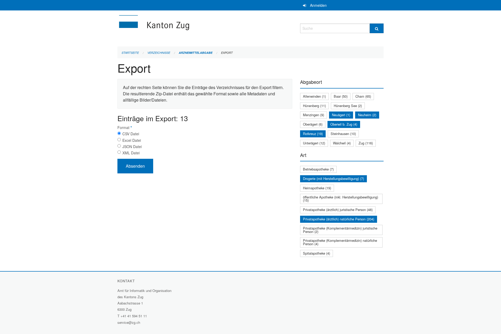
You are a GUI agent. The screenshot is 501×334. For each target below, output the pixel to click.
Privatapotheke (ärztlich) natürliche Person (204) (338, 218)
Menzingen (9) (313, 114)
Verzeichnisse (158, 53)
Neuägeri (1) (341, 114)
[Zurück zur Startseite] (185, 28)
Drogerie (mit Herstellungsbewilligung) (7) (333, 178)
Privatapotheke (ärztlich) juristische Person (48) (338, 209)
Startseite (130, 53)
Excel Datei (131, 140)
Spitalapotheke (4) (316, 253)
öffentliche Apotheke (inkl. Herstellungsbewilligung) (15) (340, 199)
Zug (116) (366, 142)
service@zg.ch (128, 322)
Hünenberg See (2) (348, 105)
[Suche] (377, 28)
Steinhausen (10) (343, 133)
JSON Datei (132, 146)
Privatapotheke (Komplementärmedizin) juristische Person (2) (340, 230)
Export (227, 53)
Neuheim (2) (367, 114)
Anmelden (318, 5)
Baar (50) (341, 96)
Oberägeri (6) (313, 124)
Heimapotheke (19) (317, 187)
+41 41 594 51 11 (134, 315)
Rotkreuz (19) (313, 133)
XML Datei (131, 152)
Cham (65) (363, 96)
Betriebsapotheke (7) (318, 169)
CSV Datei (130, 133)
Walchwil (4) (342, 142)
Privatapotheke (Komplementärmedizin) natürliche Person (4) (340, 242)
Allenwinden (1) (314, 96)
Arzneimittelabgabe (195, 53)
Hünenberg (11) (314, 105)
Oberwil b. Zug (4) (343, 124)
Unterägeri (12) (314, 142)
